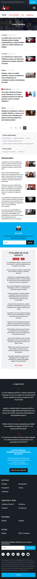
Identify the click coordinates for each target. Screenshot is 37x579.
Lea (23, 259)
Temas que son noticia (9, 151)
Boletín (3, 533)
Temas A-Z (21, 151)
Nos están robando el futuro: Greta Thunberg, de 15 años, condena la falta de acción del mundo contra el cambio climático (12, 96)
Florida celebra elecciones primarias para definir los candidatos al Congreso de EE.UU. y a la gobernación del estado (18, 426)
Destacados (23, 484)
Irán (22, 15)
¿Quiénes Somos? (7, 504)
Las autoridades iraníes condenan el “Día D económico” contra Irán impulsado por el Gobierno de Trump (18, 264)
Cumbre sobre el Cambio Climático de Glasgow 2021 (17, 143)
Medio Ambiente (19, 138)
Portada (4, 484)
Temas (21, 488)
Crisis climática (14, 15)
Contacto (4, 508)
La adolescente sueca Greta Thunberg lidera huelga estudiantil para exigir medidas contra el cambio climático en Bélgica (12, 42)
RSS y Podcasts (24, 533)
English (4, 521)
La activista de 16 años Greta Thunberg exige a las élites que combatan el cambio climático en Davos (12, 60)
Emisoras (22, 504)
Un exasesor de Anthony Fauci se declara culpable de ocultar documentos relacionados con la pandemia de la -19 (18, 439)
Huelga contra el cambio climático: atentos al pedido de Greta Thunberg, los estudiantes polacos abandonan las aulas (13, 77)
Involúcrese (23, 508)
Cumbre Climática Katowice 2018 (12, 141)
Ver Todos (18, 365)
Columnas (4, 492)
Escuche (16, 259)
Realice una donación (18, 470)
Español (21, 521)
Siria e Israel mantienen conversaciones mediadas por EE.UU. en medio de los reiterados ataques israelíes (18, 287)
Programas (5, 488)
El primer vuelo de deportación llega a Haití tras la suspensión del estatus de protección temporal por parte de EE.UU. (18, 323)
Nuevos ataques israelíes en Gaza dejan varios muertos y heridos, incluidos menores (18, 271)
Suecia (28, 138)
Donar (33, 2)
